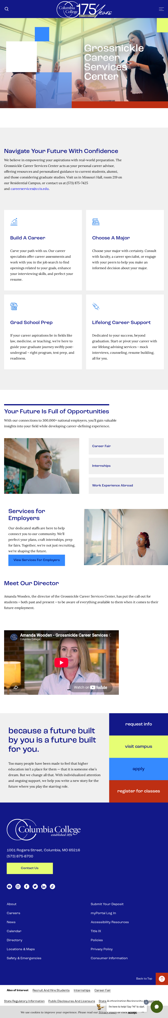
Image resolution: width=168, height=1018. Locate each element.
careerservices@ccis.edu (30, 189)
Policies (97, 940)
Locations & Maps (21, 949)
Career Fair (101, 446)
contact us (30, 868)
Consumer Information (109, 958)
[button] (157, 1007)
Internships (101, 466)
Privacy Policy (102, 949)
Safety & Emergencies (24, 958)
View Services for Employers (37, 560)
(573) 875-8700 (20, 856)
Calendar (14, 931)
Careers (13, 913)
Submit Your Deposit (107, 904)
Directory (14, 940)
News (11, 922)
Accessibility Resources (110, 922)
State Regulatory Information (24, 1001)
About (11, 904)
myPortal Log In (103, 913)
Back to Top (144, 978)
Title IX (96, 931)
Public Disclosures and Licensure (71, 1001)
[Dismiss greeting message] (146, 1002)
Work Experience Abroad (112, 485)
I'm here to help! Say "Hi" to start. (127, 1006)
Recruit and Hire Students (51, 990)
